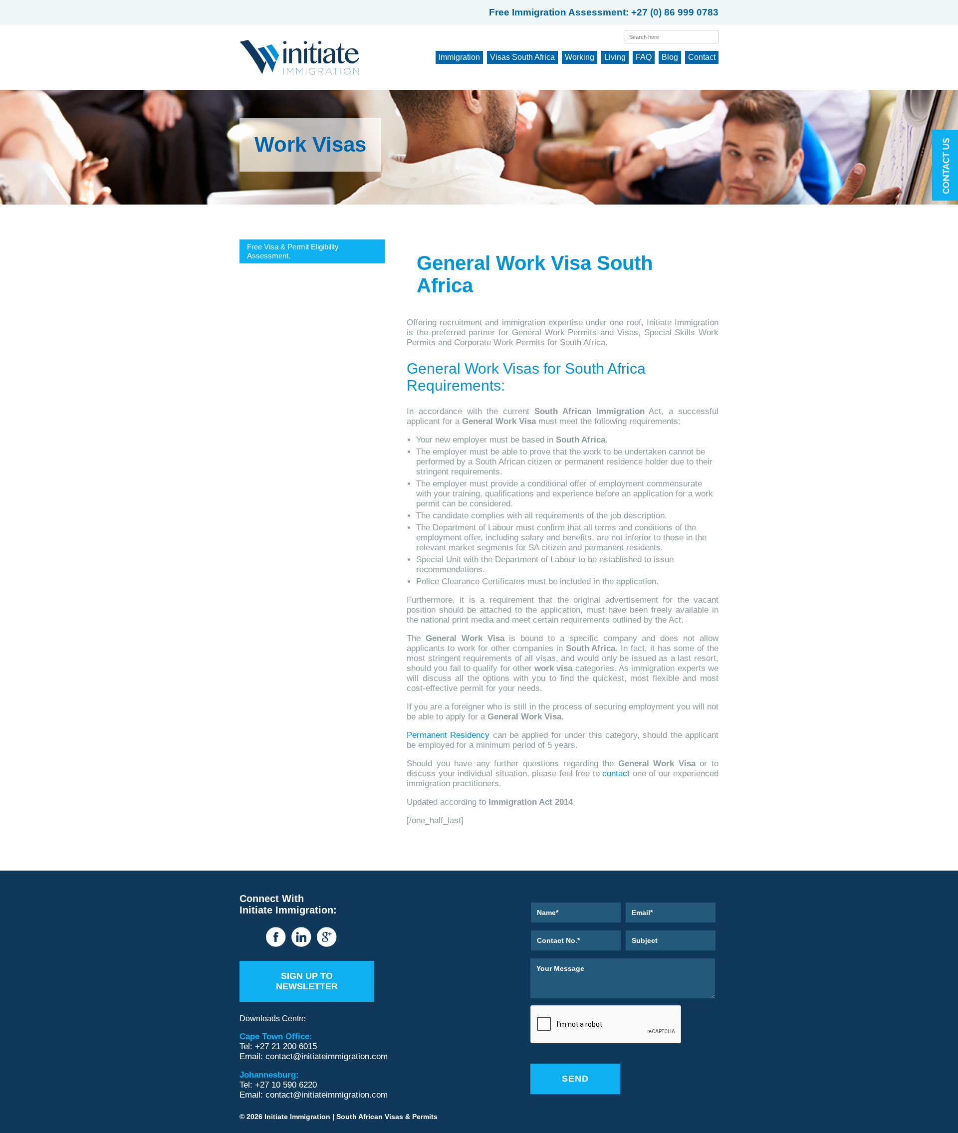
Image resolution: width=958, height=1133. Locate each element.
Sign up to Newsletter (307, 981)
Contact (702, 57)
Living (615, 57)
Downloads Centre (273, 1018)
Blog (670, 57)
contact (615, 773)
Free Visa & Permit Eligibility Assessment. (293, 251)
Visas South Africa (522, 57)
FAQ (644, 57)
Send (575, 1079)
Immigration (459, 57)
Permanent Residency (448, 735)
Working (579, 57)
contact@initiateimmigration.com (326, 1056)
